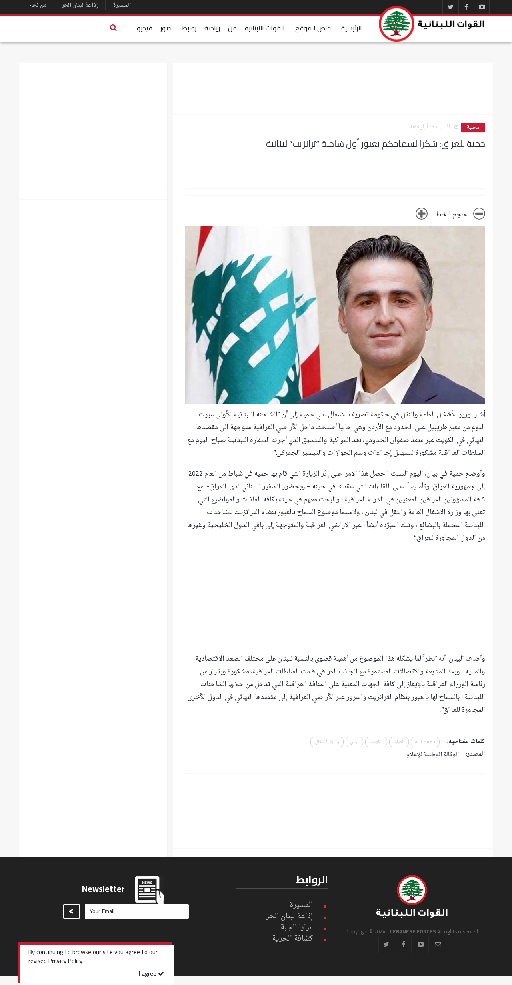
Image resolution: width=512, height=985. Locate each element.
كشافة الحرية (292, 938)
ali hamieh (425, 742)
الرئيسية (351, 28)
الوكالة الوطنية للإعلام (432, 754)
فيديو (144, 28)
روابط (189, 28)
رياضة (212, 28)
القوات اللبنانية (265, 28)
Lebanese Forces (432, 23)
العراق (399, 742)
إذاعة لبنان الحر (80, 5)
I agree (148, 974)
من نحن (38, 5)
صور (166, 28)
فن (232, 28)
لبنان (354, 742)
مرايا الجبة (296, 927)
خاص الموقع (313, 28)
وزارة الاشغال (327, 742)
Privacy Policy (65, 961)
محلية (473, 127)
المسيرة (122, 5)
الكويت (376, 742)
